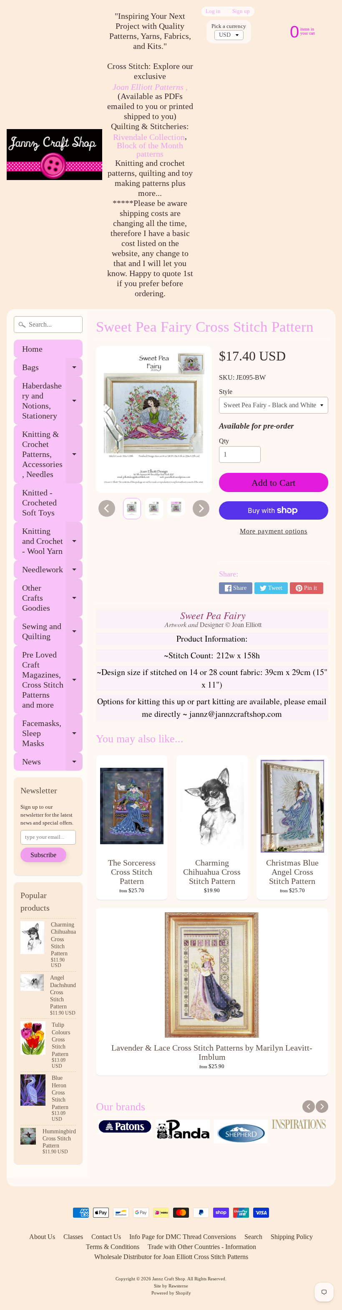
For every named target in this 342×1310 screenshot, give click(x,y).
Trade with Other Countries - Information (202, 1246)
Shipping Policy (292, 1236)
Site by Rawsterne (171, 1285)
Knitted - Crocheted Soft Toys (39, 502)
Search (253, 1236)
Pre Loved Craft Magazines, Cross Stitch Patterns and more (52, 679)
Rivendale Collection (149, 137)
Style (225, 391)
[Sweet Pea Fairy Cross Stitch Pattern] (132, 508)
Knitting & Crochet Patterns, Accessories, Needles (52, 454)
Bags (52, 369)
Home (32, 348)
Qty (224, 440)
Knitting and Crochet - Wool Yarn (52, 541)
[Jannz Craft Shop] (54, 154)
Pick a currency (228, 26)
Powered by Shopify (171, 1292)
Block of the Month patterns (150, 149)
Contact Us (106, 1236)
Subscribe (43, 854)
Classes (73, 1236)
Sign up (241, 11)
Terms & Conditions (112, 1246)
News (52, 764)
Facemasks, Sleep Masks (52, 733)
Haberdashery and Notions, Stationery (52, 400)
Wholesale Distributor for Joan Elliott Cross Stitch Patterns (171, 1256)
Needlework (52, 572)
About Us (42, 1236)
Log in (213, 11)
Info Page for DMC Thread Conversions (182, 1236)
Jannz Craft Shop (168, 1278)
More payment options (273, 531)
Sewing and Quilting (52, 632)
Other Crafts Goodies (52, 597)
